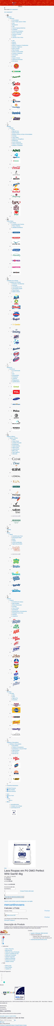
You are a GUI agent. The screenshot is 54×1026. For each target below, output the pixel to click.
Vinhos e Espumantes (17, 143)
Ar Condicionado (16, 370)
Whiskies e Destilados (17, 145)
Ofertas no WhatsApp (10, 958)
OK (15, 1020)
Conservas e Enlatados (17, 31)
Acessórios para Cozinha (18, 224)
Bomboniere (15, 24)
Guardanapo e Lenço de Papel (19, 748)
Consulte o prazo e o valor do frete (8, 1016)
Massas (14, 42)
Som (13, 373)
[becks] (16, 178)
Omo (5, 868)
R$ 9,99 (10, 881)
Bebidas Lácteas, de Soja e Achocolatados (22, 134)
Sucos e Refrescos (16, 142)
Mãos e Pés (15, 450)
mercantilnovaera (14, 904)
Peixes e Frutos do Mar (17, 51)
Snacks (14, 56)
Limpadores (15, 616)
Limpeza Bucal (15, 449)
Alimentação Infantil (16, 537)
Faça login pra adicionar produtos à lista (14, 896)
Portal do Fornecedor (10, 959)
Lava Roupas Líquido (17, 288)
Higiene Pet (15, 698)
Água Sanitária (15, 603)
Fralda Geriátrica (16, 445)
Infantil (8, 532)
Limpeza (9, 598)
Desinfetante (15, 609)
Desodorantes (15, 444)
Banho (13, 539)
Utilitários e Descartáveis (13, 742)
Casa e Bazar (10, 221)
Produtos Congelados (17, 53)
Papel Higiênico (16, 452)
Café (13, 26)
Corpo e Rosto (15, 441)
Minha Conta (8, 965)
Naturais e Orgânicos (17, 46)
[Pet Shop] (8, 365)
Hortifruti (14, 35)
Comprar (27, 891)
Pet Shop (9, 691)
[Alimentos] (8, 15)
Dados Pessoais (12, 788)
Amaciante (14, 285)
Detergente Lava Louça (17, 612)
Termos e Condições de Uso (12, 953)
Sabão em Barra (16, 291)
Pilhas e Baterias (16, 225)
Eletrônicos (9, 367)
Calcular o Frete (8, 910)
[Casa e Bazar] (8, 219)
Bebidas (9, 126)
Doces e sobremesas (17, 32)
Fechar (47, 911)
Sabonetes (14, 453)
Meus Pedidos (11, 789)
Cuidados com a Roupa (12, 280)
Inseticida (14, 614)
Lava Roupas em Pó (17, 287)
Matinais (14, 43)
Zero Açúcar (15, 61)
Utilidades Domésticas (17, 227)
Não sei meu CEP (11, 915)
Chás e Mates (15, 137)
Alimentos (9, 17)
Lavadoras (14, 378)
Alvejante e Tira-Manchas (18, 283)
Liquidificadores (16, 381)
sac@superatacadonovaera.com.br (39, 939)
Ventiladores (15, 377)
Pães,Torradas (15, 50)
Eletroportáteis (15, 375)
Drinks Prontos (15, 132)
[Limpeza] (8, 597)
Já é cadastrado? (14, 9)
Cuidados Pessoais (16, 442)
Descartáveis (15, 745)
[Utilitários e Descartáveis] (8, 740)
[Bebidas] (8, 124)
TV (13, 372)
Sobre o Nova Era (9, 948)
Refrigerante (15, 140)
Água (13, 129)
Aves (13, 23)
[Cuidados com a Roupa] (8, 279)
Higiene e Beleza (11, 436)
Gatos (13, 696)
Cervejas (14, 135)
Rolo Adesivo (15, 751)
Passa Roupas (15, 290)
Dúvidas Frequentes (10, 956)
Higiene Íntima (15, 447)
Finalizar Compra (14, 1025)
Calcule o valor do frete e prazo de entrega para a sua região (18, 901)
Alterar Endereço (12, 791)
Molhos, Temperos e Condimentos (20, 45)
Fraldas (14, 540)
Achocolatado (15, 20)
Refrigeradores (15, 380)
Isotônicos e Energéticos (18, 139)
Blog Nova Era (8, 950)
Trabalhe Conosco (9, 961)
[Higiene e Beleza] (8, 434)
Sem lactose (15, 54)
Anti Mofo (14, 606)
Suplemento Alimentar (17, 59)
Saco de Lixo (15, 753)
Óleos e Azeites (15, 48)
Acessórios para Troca (17, 536)
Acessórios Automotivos (12, 785)
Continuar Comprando (5, 1025)
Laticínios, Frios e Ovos (17, 37)
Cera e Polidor (15, 608)
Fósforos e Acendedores (18, 747)
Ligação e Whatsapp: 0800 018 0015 (39, 933)
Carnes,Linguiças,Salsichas (18, 28)
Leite (13, 40)
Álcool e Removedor (17, 605)
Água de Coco (15, 131)
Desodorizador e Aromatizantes (19, 611)
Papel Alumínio (15, 750)
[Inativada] (19, 993)
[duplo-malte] (16, 207)
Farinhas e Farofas (16, 34)
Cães (13, 695)
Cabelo (14, 439)
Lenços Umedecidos (17, 542)
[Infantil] (8, 531)
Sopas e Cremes (16, 58)
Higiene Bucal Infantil (17, 543)
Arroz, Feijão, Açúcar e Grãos (19, 21)
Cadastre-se (8, 968)
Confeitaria (14, 29)
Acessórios (14, 699)
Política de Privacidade (10, 955)
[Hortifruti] (8, 527)
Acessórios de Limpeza (17, 601)
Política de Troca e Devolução (12, 952)
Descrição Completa (9, 920)
